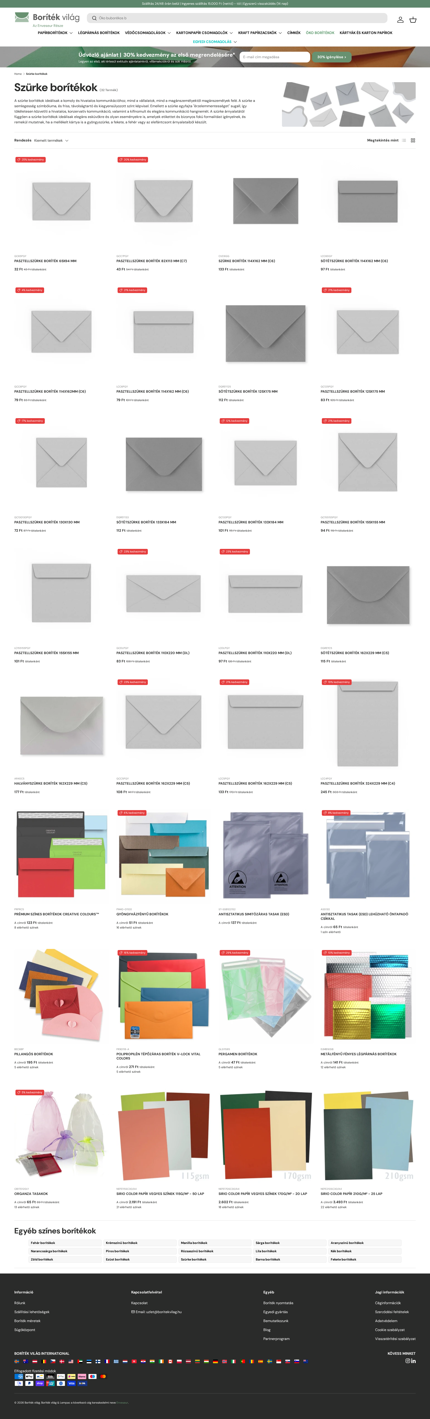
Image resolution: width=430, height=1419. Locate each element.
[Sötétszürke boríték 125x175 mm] (266, 333)
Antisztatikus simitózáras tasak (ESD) (254, 914)
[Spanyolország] (260, 1361)
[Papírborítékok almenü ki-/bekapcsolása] (71, 33)
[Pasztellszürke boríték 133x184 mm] (266, 464)
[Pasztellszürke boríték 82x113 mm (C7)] (163, 203)
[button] (413, 20)
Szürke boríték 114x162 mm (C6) (247, 261)
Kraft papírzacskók (257, 32)
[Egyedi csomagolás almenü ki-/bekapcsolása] (235, 42)
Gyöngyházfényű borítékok (142, 914)
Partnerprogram (276, 1338)
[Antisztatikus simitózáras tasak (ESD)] (266, 856)
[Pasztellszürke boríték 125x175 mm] (368, 333)
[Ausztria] (34, 1361)
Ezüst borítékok (118, 1259)
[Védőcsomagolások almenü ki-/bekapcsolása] (169, 33)
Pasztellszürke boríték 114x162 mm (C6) (152, 391)
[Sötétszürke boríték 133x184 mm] (163, 464)
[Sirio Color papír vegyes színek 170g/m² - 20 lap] (266, 1136)
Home (18, 74)
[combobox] (237, 18)
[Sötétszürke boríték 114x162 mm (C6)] (368, 203)
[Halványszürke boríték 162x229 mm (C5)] (61, 725)
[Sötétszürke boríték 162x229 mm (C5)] (368, 595)
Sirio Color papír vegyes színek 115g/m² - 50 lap (160, 1194)
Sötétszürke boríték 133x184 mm (146, 522)
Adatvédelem (386, 1320)
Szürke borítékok (193, 1259)
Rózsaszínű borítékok (197, 1251)
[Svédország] (269, 1361)
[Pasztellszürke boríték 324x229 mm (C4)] (368, 725)
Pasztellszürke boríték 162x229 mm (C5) (153, 783)
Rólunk (19, 1303)
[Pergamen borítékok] (266, 996)
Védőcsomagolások (145, 32)
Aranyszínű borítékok (347, 1243)
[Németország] (215, 1361)
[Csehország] (52, 1361)
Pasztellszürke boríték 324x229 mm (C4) (358, 783)
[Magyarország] (206, 1361)
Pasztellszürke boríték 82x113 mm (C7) (151, 261)
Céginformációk (388, 1303)
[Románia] (251, 1361)
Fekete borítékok (343, 1259)
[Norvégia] (224, 1361)
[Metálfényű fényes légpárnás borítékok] (368, 996)
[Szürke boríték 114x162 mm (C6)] (266, 203)
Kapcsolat (139, 1303)
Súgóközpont (24, 1329)
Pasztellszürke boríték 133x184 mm (251, 522)
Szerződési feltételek (392, 1312)
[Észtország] (89, 1361)
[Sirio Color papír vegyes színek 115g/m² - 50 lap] (163, 1136)
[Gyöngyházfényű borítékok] (163, 856)
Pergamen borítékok (238, 1054)
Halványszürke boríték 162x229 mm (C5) (50, 783)
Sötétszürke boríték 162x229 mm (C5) (355, 653)
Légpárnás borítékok (99, 32)
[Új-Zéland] (305, 1361)
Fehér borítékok (43, 1243)
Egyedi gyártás (275, 1312)
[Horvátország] (143, 1361)
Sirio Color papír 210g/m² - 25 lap (351, 1194)
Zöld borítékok (42, 1259)
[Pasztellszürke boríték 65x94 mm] (61, 203)
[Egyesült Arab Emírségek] (79, 1361)
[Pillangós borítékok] (61, 996)
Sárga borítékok (268, 1243)
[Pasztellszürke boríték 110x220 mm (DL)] (163, 595)
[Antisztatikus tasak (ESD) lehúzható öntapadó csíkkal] (368, 856)
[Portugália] (242, 1361)
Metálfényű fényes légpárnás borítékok (359, 1054)
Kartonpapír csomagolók (202, 32)
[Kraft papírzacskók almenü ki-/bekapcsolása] (280, 33)
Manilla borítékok (194, 1243)
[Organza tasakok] (61, 1136)
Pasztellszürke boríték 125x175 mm (353, 391)
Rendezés (23, 140)
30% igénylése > (331, 57)
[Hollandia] (125, 1361)
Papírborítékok (52, 32)
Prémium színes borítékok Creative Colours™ (56, 914)
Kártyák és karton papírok (366, 32)
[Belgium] (43, 1361)
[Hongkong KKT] (134, 1361)
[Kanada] (170, 1361)
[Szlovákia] (287, 1361)
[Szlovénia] (296, 1361)
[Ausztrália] (25, 1361)
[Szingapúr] (278, 1361)
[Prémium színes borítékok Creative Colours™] (61, 856)
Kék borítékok (341, 1251)
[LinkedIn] (413, 1361)
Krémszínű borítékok (122, 1243)
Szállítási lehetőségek (31, 1312)
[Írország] (161, 1361)
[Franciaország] (107, 1361)
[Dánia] (62, 1361)
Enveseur (122, 1402)
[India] (152, 1361)
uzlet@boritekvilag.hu (164, 1312)
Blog (267, 1329)
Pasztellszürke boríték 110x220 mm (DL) (152, 653)
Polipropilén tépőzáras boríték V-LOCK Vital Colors (158, 1056)
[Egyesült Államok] (71, 1361)
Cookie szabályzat (390, 1329)
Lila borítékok (266, 1251)
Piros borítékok (117, 1251)
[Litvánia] (197, 1361)
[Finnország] (98, 1361)
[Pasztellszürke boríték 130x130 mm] (61, 464)
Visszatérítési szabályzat (395, 1338)
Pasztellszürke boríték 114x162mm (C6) (50, 391)
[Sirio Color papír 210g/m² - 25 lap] (368, 1136)
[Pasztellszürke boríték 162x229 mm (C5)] (163, 725)
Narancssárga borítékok (49, 1251)
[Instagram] (408, 1361)
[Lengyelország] (179, 1361)
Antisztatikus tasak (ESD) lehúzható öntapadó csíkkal (364, 916)
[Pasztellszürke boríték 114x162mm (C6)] (61, 333)
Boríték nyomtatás (278, 1303)
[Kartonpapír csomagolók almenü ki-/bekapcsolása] (231, 33)
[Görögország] (116, 1361)
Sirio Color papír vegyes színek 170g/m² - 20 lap (263, 1194)
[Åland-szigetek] (16, 1361)
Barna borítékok (268, 1259)
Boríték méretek (27, 1320)
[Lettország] (188, 1361)
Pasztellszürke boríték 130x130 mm (47, 522)
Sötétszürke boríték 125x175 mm (248, 391)
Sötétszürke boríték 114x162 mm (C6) (354, 261)
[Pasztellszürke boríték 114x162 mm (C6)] (163, 333)
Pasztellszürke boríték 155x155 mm (353, 522)
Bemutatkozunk (275, 1320)
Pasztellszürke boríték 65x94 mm (45, 261)
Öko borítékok (320, 32)
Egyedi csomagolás (212, 41)
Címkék (294, 32)
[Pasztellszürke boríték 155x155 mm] (368, 464)
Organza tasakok (31, 1194)
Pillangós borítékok (33, 1054)
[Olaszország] (233, 1361)
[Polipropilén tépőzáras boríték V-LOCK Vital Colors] (163, 996)
